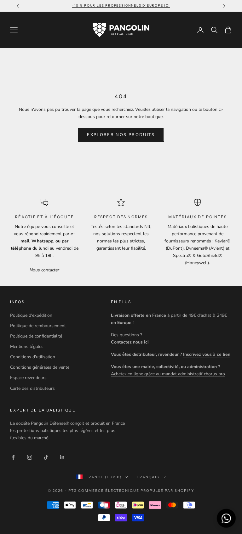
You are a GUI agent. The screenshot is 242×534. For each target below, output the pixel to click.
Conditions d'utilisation (32, 357)
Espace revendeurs (28, 378)
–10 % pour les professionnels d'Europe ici (121, 5)
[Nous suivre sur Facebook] (13, 457)
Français (148, 477)
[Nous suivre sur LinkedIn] (62, 457)
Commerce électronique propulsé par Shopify (136, 490)
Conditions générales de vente (39, 367)
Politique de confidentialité (36, 336)
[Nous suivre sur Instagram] (29, 457)
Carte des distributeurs (32, 388)
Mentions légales (26, 346)
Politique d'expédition (31, 315)
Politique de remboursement (38, 326)
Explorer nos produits (121, 135)
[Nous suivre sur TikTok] (46, 457)
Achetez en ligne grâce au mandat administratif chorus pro (168, 374)
